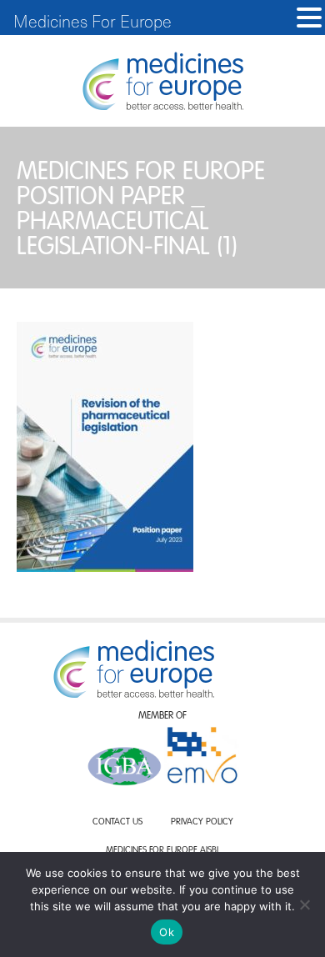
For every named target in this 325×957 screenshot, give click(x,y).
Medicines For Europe (92, 20)
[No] (304, 904)
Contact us (117, 822)
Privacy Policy (202, 822)
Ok (166, 932)
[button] (309, 18)
